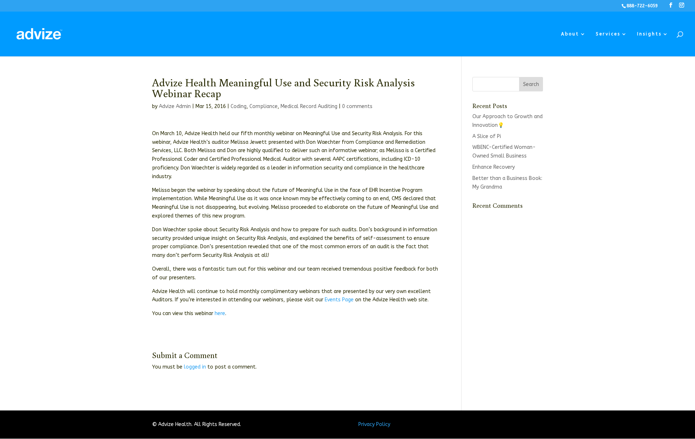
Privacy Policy (374, 424)
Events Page (339, 300)
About (570, 33)
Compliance (263, 106)
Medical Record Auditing (309, 106)
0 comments (357, 106)
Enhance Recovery (493, 167)
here (220, 313)
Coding (239, 106)
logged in (195, 367)
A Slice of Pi (486, 136)
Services (608, 33)
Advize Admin (175, 106)
